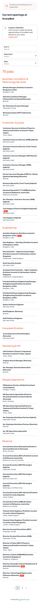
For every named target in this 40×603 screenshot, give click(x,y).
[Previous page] (13, 588)
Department (8, 54)
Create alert (13, 37)
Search (6, 47)
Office (6, 61)
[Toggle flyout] (36, 56)
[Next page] (26, 588)
